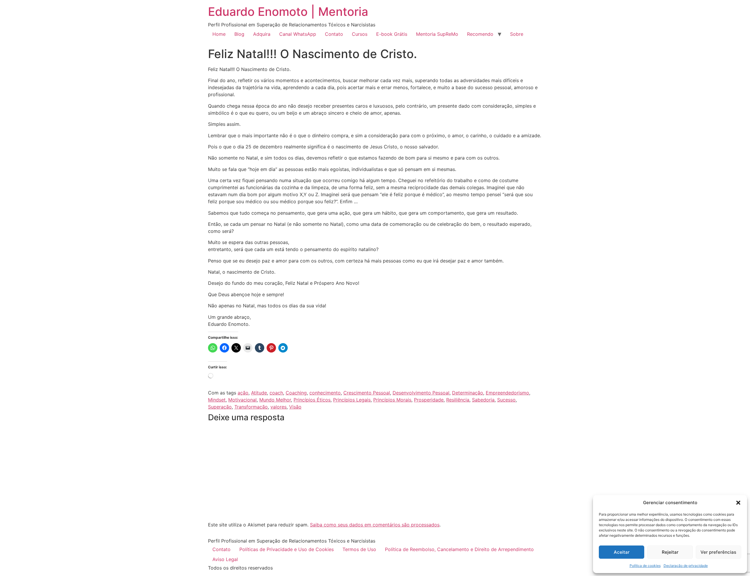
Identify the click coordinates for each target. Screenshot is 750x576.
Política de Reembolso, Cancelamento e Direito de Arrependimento (459, 549)
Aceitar (622, 552)
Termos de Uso (359, 549)
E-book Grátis (391, 34)
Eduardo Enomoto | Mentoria (288, 11)
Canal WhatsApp (297, 34)
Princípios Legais (352, 400)
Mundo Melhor (275, 400)
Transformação (251, 407)
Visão (295, 407)
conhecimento (325, 393)
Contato (334, 34)
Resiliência (457, 400)
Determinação (467, 393)
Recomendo (480, 34)
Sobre (516, 34)
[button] (738, 503)
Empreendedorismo (507, 393)
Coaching (296, 393)
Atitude (259, 393)
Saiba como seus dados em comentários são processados (374, 525)
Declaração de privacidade (686, 565)
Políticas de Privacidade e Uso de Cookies (286, 549)
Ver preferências (718, 552)
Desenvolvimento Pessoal (421, 393)
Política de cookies (645, 565)
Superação (220, 407)
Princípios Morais (392, 400)
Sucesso (506, 400)
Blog (239, 34)
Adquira (261, 34)
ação (243, 393)
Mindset (217, 400)
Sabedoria (483, 400)
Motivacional (242, 400)
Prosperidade (429, 400)
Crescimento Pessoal (366, 393)
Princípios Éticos (312, 400)
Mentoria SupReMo (437, 34)
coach (276, 393)
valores (278, 407)
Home (219, 34)
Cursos (359, 34)
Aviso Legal (225, 559)
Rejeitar (670, 552)
